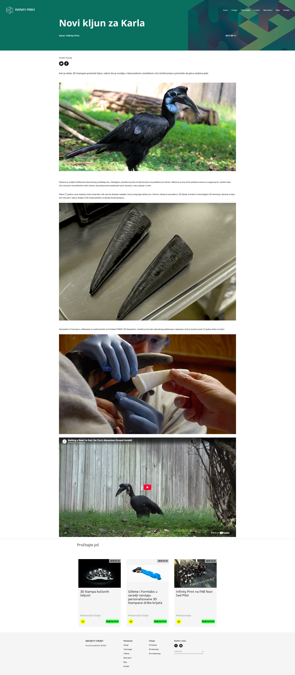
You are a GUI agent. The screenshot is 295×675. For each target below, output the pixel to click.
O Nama (126, 654)
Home (225, 10)
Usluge (234, 10)
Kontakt (286, 10)
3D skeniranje (154, 649)
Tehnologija (245, 10)
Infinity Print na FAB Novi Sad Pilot (194, 593)
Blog (278, 10)
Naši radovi (267, 10)
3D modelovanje (155, 654)
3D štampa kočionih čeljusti (94, 593)
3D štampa (153, 645)
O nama (257, 10)
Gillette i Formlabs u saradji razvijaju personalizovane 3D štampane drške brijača (145, 597)
